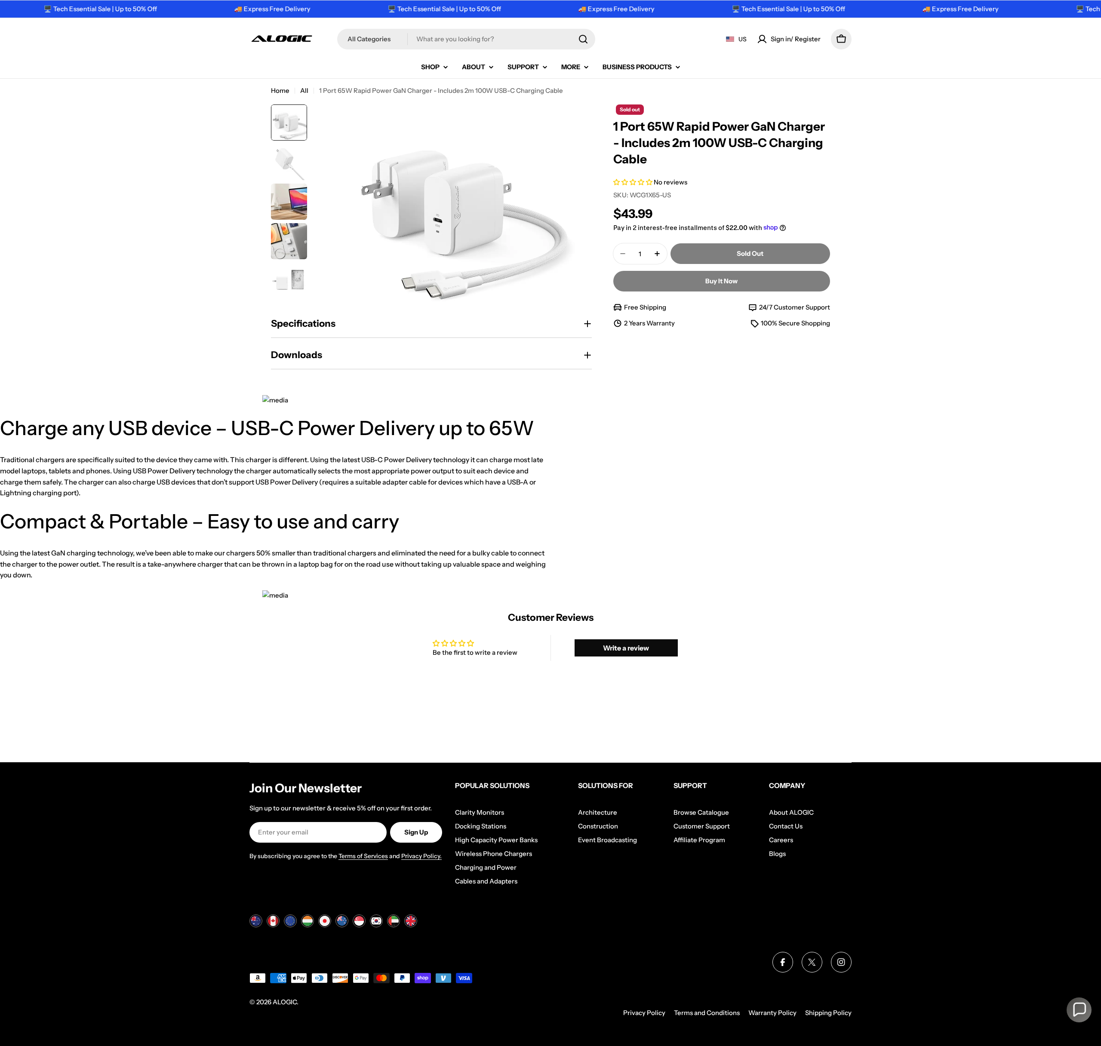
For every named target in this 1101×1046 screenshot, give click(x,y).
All (304, 90)
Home (280, 90)
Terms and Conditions (707, 1013)
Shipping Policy (828, 1013)
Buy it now (721, 281)
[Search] (583, 39)
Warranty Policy (772, 1013)
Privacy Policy (644, 1013)
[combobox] (466, 39)
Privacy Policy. (421, 856)
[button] (633, 182)
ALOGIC (285, 1002)
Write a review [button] (626, 648)
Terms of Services (363, 856)
